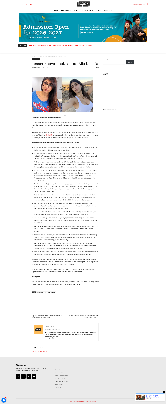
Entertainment (40, 56)
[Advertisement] (118, 93)
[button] (147, 4)
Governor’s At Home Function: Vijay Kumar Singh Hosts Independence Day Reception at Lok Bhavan (60, 45)
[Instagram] (22, 4)
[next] (147, 45)
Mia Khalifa (48, 135)
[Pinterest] (42, 72)
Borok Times (36, 67)
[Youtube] (30, 4)
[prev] (144, 45)
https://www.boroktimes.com (52, 329)
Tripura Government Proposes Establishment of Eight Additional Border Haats (47, 317)
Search (105, 59)
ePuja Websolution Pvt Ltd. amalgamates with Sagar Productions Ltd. (84, 317)
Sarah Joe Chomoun (50, 292)
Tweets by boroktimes (110, 110)
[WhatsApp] (47, 72)
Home (33, 56)
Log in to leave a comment (40, 351)
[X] (26, 4)
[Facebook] (18, 4)
